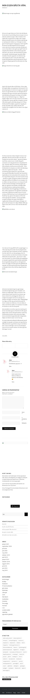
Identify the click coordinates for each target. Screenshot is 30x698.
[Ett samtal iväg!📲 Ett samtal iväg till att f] (23, 500)
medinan (18, 658)
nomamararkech (7, 663)
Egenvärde (4, 524)
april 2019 (5, 557)
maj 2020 (4, 553)
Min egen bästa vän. (14, 5)
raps (21, 663)
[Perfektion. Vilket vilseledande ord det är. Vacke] (6, 499)
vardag (5, 668)
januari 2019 (5, 559)
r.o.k (3, 608)
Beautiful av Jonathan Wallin (7, 532)
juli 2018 (4, 566)
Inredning (15, 654)
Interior (21, 654)
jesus (4, 656)
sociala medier (6, 610)
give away (5, 588)
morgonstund (6, 661)
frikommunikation (7, 647)
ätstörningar (5, 579)
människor (14, 661)
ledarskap (5, 590)
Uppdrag (4, 612)
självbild (10, 665)
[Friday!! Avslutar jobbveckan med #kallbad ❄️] (15, 503)
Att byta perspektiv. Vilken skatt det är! (9, 529)
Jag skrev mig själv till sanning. (8, 526)
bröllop (5, 640)
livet (20, 656)
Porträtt (4, 605)
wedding (11, 668)
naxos (20, 661)
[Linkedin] (26, 691)
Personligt (4, 7)
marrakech (12, 658)
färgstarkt (16, 649)
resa (4, 665)
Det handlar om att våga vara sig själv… (9, 535)
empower (5, 642)
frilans (15, 647)
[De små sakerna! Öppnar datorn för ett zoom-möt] (6, 502)
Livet (3, 594)
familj (18, 642)
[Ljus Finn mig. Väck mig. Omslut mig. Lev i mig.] (15, 499)
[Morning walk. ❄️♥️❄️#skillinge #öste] (23, 502)
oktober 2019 (6, 555)
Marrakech (5, 597)
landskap (14, 656)
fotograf (5, 645)
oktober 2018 (6, 561)
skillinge (16, 665)
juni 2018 (4, 568)
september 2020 (7, 546)
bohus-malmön (17, 638)
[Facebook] (22, 691)
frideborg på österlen (14, 645)
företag (22, 649)
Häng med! (16, 506)
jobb (9, 656)
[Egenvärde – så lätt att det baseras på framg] (15, 502)
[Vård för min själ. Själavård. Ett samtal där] (23, 503)
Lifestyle (4, 592)
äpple (24, 668)
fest (23, 642)
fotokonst (5, 583)
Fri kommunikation (14, 488)
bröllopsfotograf (13, 640)
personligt (15, 663)
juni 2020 (4, 550)
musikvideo (5, 599)
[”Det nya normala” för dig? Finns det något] (15, 500)
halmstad (5, 652)
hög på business (7, 654)
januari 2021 (5, 544)
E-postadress (24, 419)
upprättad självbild (7, 614)
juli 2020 (4, 548)
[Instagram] (24, 691)
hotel (25, 652)
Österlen (4, 601)
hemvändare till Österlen (16, 652)
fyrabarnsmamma (7, 649)
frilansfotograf (22, 647)
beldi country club (7, 638)
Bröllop (4, 581)
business (20, 640)
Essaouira (12, 642)
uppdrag (22, 665)
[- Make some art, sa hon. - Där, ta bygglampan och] (6, 503)
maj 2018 (4, 570)
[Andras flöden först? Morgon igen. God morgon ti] (23, 499)
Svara (10, 366)
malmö (5, 658)
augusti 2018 (5, 564)
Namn (23, 413)
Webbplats (24, 423)
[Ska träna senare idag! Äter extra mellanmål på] (6, 500)
